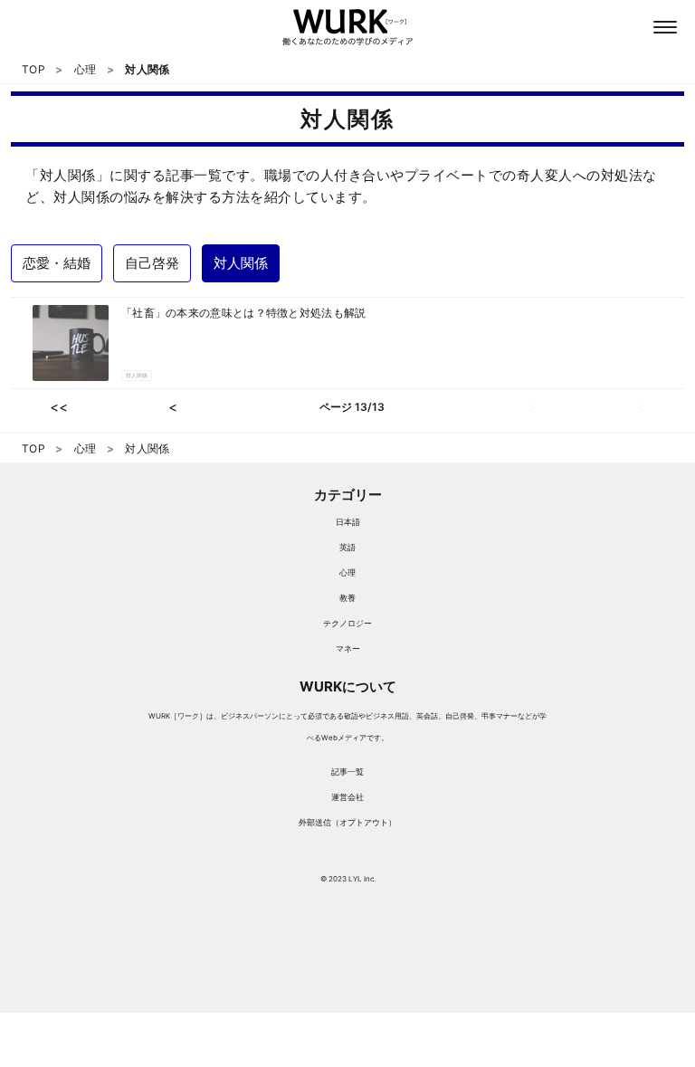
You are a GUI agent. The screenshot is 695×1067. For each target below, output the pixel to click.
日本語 (348, 522)
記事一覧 (347, 771)
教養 (347, 598)
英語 (347, 547)
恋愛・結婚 (56, 263)
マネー (348, 648)
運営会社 (347, 797)
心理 (347, 572)
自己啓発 (152, 263)
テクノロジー (347, 623)
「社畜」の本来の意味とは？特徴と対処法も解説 (244, 312)
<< (59, 406)
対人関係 (137, 375)
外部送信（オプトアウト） (347, 822)
